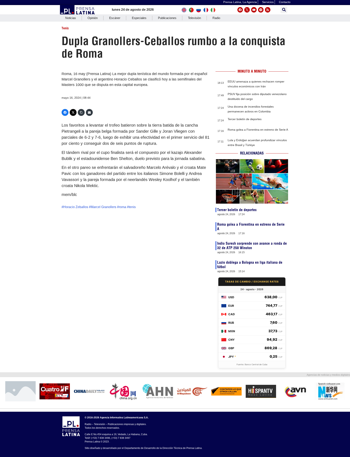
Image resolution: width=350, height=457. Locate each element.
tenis (132, 207)
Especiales (139, 18)
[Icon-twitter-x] (247, 10)
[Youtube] (254, 10)
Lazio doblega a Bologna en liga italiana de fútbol (249, 264)
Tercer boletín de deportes (244, 119)
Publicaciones (167, 18)
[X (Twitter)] (73, 112)
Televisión (194, 18)
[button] (284, 9)
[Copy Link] (81, 112)
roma (122, 207)
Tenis (65, 28)
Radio (216, 18)
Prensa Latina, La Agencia (240, 2)
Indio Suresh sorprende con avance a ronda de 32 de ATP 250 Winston (252, 245)
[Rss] (267, 10)
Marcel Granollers (103, 207)
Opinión (93, 18)
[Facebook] (240, 10)
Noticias (70, 18)
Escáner (114, 18)
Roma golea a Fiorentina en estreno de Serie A (258, 129)
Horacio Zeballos (75, 207)
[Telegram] (261, 10)
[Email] (89, 112)
